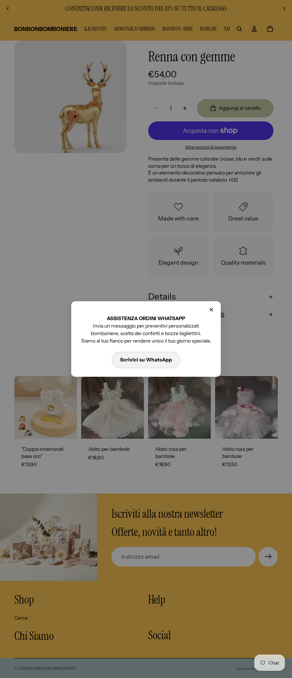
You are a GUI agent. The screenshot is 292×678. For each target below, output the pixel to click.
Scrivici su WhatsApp (146, 359)
